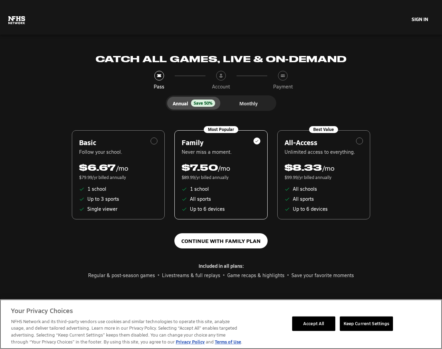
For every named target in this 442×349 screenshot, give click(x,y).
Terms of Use (228, 341)
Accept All (313, 323)
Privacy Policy (190, 341)
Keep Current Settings (367, 323)
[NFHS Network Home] (17, 20)
